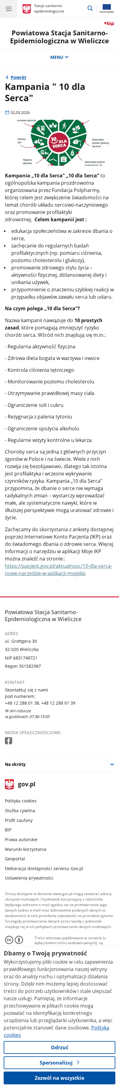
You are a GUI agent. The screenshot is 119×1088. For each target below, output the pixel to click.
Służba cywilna (20, 810)
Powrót (18, 77)
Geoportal (15, 859)
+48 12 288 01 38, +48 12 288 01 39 (40, 703)
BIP (8, 830)
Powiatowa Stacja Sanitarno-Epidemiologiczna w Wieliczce (59, 36)
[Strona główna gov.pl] (28, 9)
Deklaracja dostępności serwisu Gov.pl (44, 868)
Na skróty (15, 764)
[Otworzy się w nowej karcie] (9, 741)
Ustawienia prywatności (29, 878)
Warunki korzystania (25, 849)
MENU (56, 57)
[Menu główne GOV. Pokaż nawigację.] (8, 8)
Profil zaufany (19, 820)
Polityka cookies (21, 801)
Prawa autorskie (21, 839)
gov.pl (26, 784)
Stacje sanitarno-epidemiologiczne (49, 8)
